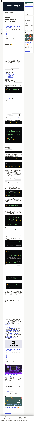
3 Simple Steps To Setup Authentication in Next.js (28, 30)
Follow (29, 6)
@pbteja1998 (7, 324)
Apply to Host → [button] (8, 413)
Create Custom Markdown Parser (11, 314)
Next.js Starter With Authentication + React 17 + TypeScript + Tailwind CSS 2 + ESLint (29, 21)
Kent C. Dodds (13, 328)
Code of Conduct (11, 393)
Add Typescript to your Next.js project (12, 315)
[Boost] (2, 36)
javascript (7, 23)
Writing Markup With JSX (11, 74)
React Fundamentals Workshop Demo (12, 333)
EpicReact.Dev (8, 327)
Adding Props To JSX (11, 75)
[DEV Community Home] (1, 1)
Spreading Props (10, 77)
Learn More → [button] (27, 51)
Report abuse (16, 393)
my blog (7, 322)
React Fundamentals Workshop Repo (12, 330)
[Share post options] (1, 38)
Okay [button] (2, 424)
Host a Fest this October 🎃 (12, 407)
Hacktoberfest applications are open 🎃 (28, 43)
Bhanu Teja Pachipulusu (10, 12)
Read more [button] (7, 382)
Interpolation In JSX (11, 76)
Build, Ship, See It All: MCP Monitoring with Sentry (11, 375)
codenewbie (12, 23)
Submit (8, 391)
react (10, 23)
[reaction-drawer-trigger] (1, 29)
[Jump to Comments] (2, 32)
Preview (12, 391)
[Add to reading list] (2, 34)
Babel (10, 98)
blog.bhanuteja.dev (16, 40)
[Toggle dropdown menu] (21, 364)
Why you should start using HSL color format (13, 309)
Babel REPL (17, 117)
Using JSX (7, 73)
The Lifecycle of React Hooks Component (29, 26)
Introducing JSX (8, 336)
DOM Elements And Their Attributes (11, 337)
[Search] (3, 1)
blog (9, 323)
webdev (16, 23)
